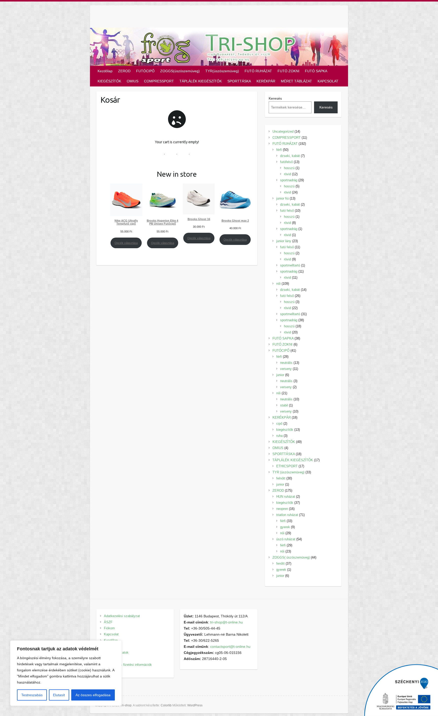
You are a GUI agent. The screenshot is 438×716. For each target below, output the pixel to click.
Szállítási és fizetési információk (128, 665)
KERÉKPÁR (266, 81)
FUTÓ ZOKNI (288, 71)
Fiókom (109, 628)
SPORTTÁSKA (239, 81)
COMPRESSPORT (159, 81)
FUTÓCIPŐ (145, 71)
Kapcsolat (111, 634)
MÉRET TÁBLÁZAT (296, 81)
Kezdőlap (105, 71)
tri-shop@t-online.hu (226, 622)
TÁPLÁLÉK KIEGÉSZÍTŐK (200, 81)
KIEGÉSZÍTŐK (109, 81)
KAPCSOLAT (328, 81)
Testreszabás (32, 695)
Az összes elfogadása (93, 695)
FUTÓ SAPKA (316, 71)
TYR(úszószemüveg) (222, 71)
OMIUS (132, 81)
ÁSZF (108, 622)
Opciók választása (126, 242)
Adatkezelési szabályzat (122, 616)
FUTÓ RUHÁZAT (258, 71)
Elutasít (59, 695)
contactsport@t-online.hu (230, 647)
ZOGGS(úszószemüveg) (180, 71)
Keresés (275, 98)
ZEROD (124, 71)
